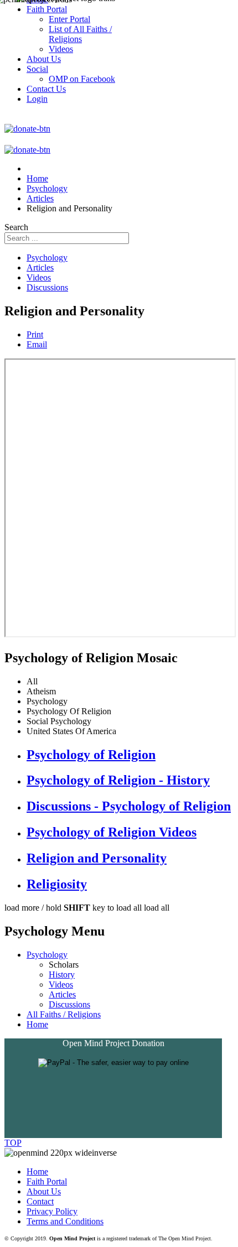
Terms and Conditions (65, 1221)
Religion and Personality (97, 858)
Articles (40, 267)
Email (37, 344)
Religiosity (57, 884)
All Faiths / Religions (64, 1014)
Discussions (47, 287)
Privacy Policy (52, 1211)
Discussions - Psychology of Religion (129, 806)
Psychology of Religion (91, 754)
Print (35, 334)
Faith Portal (47, 1181)
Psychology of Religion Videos (111, 832)
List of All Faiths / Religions (80, 34)
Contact (40, 1201)
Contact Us (46, 88)
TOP (13, 1142)
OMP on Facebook (82, 79)
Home (37, 1024)
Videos (39, 277)
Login (37, 98)
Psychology (47, 257)
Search (16, 227)
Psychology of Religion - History (118, 780)
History (62, 974)
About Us (44, 1191)
